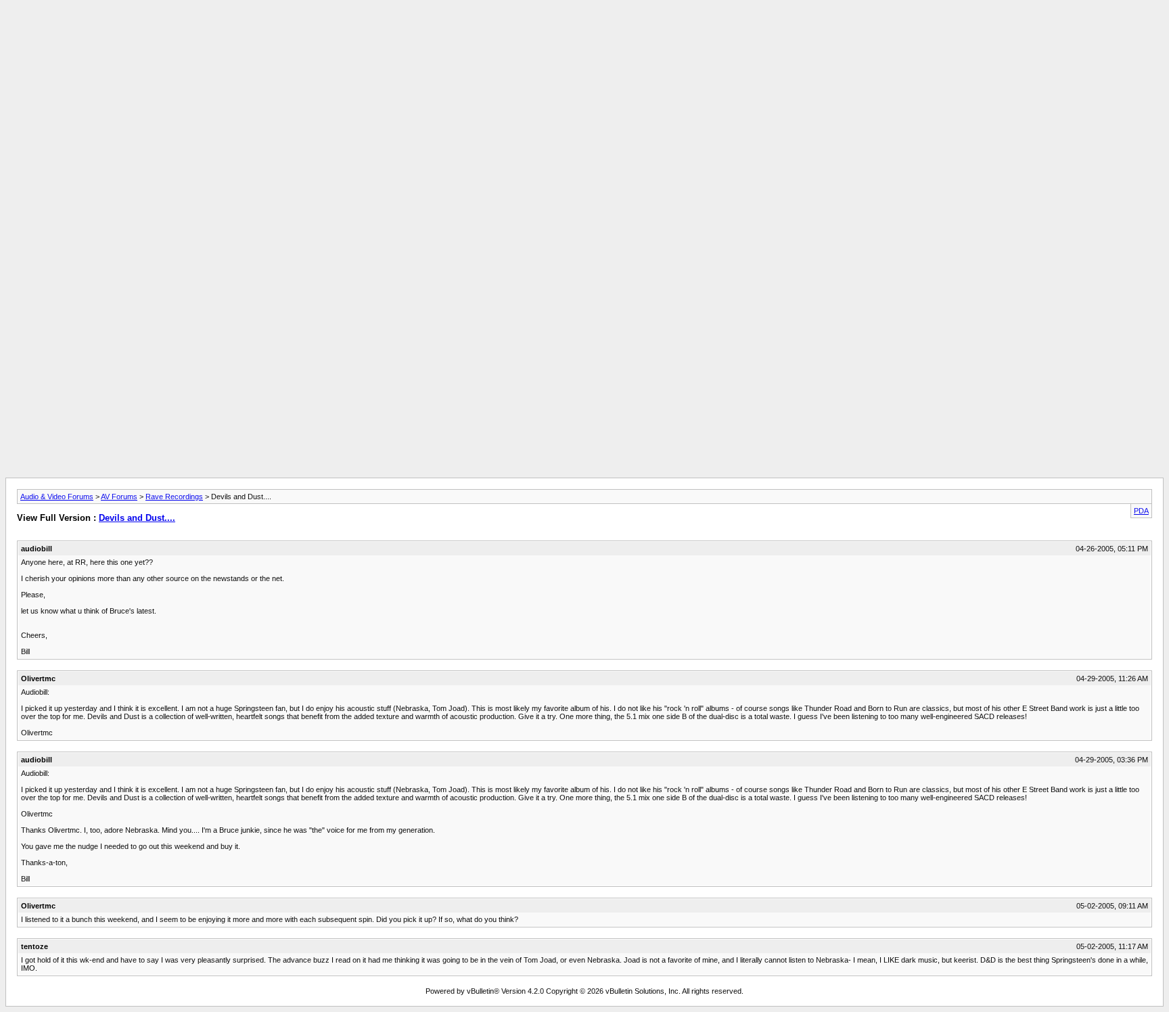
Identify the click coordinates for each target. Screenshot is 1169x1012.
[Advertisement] (584, 35)
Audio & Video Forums (56, 496)
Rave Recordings (174, 496)
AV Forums (119, 496)
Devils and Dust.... (137, 518)
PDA (1141, 511)
